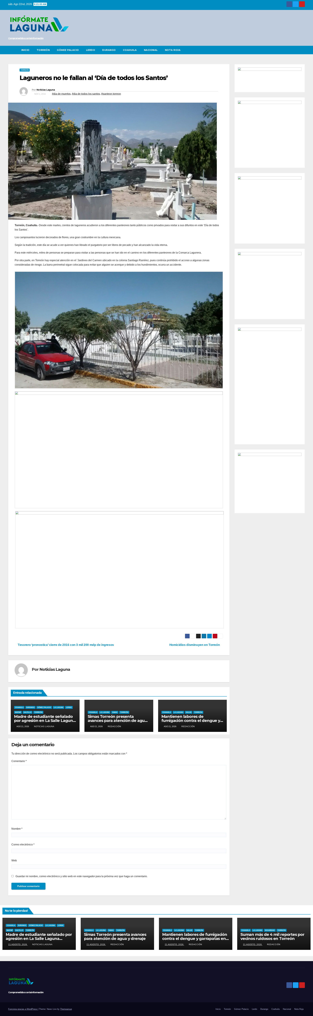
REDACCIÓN (114, 726)
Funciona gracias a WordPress (23, 1009)
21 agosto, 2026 (18, 944)
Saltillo (27, 712)
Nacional (151, 50)
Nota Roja (173, 50)
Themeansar (66, 1009)
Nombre (16, 828)
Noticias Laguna (46, 89)
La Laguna (58, 707)
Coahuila (130, 50)
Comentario (19, 761)
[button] (303, 50)
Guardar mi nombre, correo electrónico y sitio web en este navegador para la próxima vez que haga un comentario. (81, 876)
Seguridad (270, 930)
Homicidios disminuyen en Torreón (195, 644)
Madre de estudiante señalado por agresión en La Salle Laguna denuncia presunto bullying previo (39, 938)
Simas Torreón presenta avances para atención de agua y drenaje (119, 720)
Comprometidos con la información (26, 38)
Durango (109, 50)
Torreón (43, 50)
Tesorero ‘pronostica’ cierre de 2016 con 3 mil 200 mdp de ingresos (65, 644)
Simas (114, 712)
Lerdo (90, 50)
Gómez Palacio (68, 50)
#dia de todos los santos (86, 93)
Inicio (25, 50)
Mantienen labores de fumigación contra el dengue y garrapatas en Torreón (190, 720)
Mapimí (18, 712)
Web (14, 860)
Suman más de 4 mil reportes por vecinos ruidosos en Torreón (272, 936)
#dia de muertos (61, 93)
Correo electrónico (22, 844)
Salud (188, 712)
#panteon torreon (111, 93)
